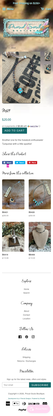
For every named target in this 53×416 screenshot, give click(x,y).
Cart (48, 9)
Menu (10, 9)
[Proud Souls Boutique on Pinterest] (26, 337)
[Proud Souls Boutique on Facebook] (20, 337)
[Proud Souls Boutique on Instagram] (33, 337)
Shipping (26, 357)
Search (26, 292)
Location (26, 318)
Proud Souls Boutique (34, 393)
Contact (26, 314)
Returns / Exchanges (26, 360)
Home (4, 48)
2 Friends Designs (25, 398)
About (26, 311)
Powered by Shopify (38, 398)
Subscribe (40, 385)
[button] (26, 126)
